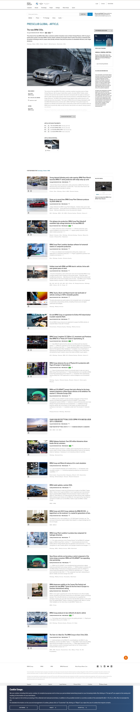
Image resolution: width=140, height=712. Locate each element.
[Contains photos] (28, 191)
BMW (41, 666)
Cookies (90, 684)
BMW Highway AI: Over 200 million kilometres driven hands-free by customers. (69, 442)
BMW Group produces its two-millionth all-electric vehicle (68, 613)
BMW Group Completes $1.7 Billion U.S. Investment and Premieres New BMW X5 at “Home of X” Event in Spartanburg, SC (70, 337)
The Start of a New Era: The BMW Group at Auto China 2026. (69, 635)
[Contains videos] (31, 191)
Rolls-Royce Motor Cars (81, 666)
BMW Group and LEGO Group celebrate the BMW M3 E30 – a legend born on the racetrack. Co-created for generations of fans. (70, 512)
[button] (103, 186)
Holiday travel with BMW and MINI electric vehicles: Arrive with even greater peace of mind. (69, 267)
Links (39, 684)
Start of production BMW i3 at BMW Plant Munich (103, 197)
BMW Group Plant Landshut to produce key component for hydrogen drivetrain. (68, 534)
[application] (103, 186)
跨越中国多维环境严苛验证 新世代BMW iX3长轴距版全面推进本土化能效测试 (70, 420)
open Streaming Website (102, 63)
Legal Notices (62, 684)
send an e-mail (32, 100)
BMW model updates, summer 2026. (61, 485)
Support (29, 684)
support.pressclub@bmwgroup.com (103, 15)
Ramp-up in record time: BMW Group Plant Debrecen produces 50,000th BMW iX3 (69, 200)
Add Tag (83, 14)
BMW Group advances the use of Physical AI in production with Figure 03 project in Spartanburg (69, 364)
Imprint (50, 684)
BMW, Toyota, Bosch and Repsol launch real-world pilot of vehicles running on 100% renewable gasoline (68, 294)
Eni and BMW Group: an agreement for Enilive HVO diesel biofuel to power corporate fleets (70, 316)
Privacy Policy (77, 684)
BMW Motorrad (64, 666)
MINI (52, 666)
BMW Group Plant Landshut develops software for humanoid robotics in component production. (69, 245)
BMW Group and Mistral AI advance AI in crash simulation (68, 463)
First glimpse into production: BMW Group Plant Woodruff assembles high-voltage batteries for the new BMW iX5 (68, 222)
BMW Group (30, 666)
